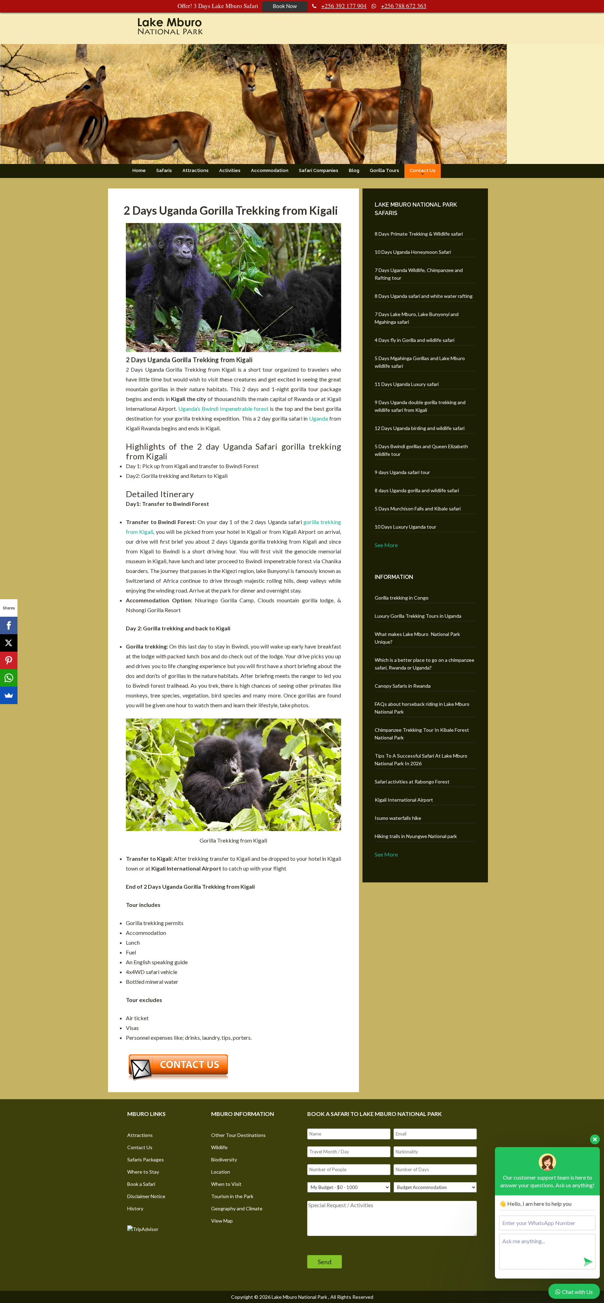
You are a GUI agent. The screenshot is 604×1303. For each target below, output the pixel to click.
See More (386, 545)
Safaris (164, 170)
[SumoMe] (8, 695)
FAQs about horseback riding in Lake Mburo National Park (422, 708)
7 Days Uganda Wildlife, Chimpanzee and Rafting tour (419, 274)
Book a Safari (141, 1184)
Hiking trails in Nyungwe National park (416, 836)
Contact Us (423, 170)
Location (220, 1172)
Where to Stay (143, 1172)
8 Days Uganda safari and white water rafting (424, 296)
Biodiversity (224, 1159)
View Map (222, 1221)
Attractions (195, 170)
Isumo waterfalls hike (398, 818)
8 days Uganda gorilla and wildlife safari (417, 490)
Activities (229, 170)
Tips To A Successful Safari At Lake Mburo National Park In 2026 (421, 759)
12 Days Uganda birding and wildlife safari (420, 428)
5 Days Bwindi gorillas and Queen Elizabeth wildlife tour (421, 450)
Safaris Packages (145, 1159)
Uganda (318, 418)
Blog (354, 170)
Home (139, 170)
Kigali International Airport (404, 800)
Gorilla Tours (384, 170)
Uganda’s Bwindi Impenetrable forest (223, 408)
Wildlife (219, 1147)
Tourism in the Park (232, 1196)
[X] (8, 643)
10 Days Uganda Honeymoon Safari (413, 252)
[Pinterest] (8, 660)
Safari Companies (318, 170)
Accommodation (269, 170)
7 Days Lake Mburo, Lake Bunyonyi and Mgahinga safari (417, 318)
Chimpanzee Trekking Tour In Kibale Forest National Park (422, 733)
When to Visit (226, 1184)
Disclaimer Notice (146, 1196)
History (135, 1208)
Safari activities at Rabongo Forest (412, 782)
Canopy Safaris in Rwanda (403, 686)
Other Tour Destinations (238, 1135)
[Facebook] (8, 625)
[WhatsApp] (8, 678)
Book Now (285, 6)
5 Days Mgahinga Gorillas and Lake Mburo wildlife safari (420, 362)
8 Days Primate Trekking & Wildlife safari (419, 234)
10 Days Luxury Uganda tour (405, 527)
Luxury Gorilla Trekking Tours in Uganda (418, 616)
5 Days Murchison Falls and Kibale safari (418, 508)
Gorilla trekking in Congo (402, 598)
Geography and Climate (237, 1208)
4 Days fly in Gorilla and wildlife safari (414, 340)
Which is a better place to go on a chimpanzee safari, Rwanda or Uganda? (424, 664)
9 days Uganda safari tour (402, 472)
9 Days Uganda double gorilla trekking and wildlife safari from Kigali (420, 406)
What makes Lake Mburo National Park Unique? (417, 638)
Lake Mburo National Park (299, 1297)
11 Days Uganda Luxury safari (407, 384)
